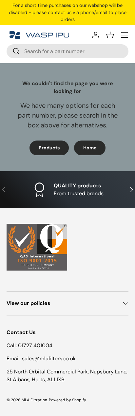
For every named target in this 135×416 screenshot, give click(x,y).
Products (49, 148)
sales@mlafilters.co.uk (49, 358)
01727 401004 (35, 345)
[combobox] (67, 51)
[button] (110, 35)
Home (89, 148)
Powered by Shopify (67, 400)
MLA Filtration (34, 400)
